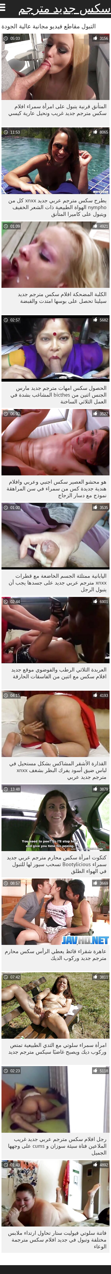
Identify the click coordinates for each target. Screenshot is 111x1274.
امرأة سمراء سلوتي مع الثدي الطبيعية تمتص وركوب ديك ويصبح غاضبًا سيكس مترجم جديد (57, 1048)
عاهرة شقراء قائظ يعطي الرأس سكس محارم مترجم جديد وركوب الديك (56, 954)
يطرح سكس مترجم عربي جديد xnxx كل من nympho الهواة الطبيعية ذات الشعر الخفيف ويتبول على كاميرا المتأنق (57, 207)
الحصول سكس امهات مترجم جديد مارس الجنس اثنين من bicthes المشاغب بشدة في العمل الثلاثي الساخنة (58, 395)
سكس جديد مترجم (64, 8)
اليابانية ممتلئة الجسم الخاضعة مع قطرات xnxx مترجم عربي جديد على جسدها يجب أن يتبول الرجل (58, 582)
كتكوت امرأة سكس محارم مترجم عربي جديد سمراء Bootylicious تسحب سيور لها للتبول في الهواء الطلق (57, 864)
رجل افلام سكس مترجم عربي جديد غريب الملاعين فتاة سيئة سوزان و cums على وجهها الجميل (57, 1146)
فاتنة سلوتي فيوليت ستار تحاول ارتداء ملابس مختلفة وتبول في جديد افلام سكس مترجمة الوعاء (57, 1239)
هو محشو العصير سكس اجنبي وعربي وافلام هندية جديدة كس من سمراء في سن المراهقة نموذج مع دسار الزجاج (57, 488)
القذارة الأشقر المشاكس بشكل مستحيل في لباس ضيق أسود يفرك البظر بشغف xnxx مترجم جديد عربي (58, 770)
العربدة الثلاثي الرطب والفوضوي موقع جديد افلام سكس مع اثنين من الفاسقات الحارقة (59, 673)
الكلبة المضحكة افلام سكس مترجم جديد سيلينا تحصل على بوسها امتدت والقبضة (62, 297)
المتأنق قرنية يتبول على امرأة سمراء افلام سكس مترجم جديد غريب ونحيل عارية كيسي (57, 109)
